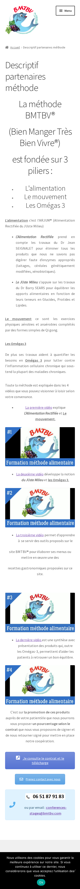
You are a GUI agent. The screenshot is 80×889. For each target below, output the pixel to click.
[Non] (74, 870)
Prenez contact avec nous (43, 779)
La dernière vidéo (29, 640)
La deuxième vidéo (30, 474)
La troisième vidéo (30, 535)
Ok (41, 882)
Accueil (15, 47)
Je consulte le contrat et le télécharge (43, 760)
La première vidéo (38, 407)
